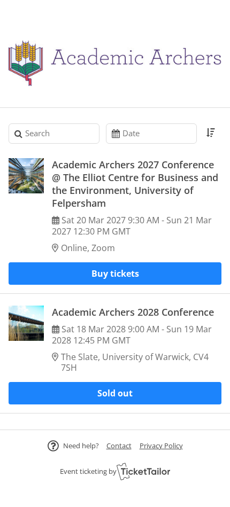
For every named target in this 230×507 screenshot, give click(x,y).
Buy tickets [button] (115, 273)
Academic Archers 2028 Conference (133, 312)
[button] (119, 445)
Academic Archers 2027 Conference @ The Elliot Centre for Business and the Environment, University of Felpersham (135, 183)
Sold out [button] (115, 393)
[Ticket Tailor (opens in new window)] (143, 471)
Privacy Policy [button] (161, 445)
